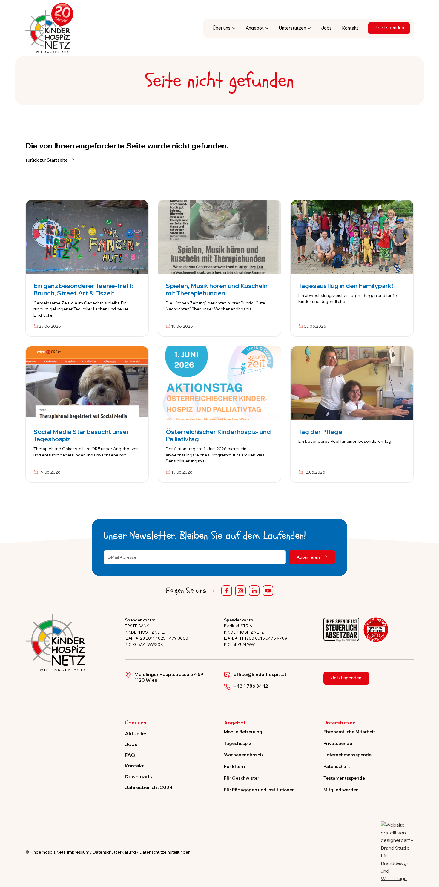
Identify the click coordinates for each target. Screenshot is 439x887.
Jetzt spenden (389, 27)
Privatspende (337, 743)
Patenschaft (336, 766)
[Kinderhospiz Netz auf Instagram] (240, 590)
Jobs (326, 28)
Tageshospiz (237, 743)
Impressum (78, 852)
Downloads (138, 776)
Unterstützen (292, 28)
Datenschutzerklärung (114, 852)
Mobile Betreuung (243, 732)
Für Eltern (234, 766)
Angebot (255, 28)
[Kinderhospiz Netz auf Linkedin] (254, 590)
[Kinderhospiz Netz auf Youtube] (268, 590)
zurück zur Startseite (46, 160)
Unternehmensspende (347, 755)
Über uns (222, 28)
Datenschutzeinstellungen (165, 852)
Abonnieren (309, 557)
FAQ (130, 755)
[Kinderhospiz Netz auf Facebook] (226, 590)
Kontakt (350, 28)
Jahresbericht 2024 (149, 787)
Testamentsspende (344, 778)
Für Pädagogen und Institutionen (259, 790)
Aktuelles (136, 733)
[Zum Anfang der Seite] (429, 854)
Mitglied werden (341, 790)
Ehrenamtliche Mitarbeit (349, 732)
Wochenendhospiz (244, 755)
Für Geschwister (241, 778)
